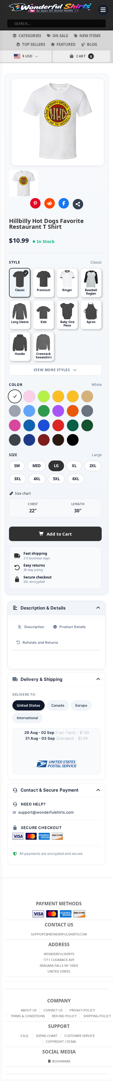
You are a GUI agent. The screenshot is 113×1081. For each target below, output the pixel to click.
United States (28, 705)
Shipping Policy (97, 1016)
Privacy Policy (82, 1010)
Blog (92, 44)
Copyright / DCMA (61, 1041)
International (27, 718)
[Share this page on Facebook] (64, 203)
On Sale (60, 35)
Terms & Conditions (28, 1016)
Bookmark (60, 1061)
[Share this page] (78, 204)
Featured (66, 44)
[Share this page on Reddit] (49, 203)
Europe (81, 705)
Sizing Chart (46, 1035)
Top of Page (109, 882)
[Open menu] (103, 9)
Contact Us (53, 1010)
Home (4, 882)
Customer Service (79, 1035)
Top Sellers (33, 44)
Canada (57, 705)
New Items (90, 35)
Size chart (23, 493)
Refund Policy (64, 1016)
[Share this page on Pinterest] (35, 203)
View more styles (52, 369)
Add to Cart (59, 534)
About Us (29, 1010)
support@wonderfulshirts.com (46, 812)
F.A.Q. (25, 1035)
